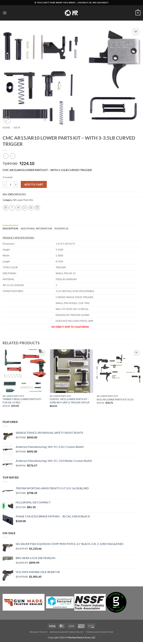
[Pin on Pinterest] (31, 208)
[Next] (140, 381)
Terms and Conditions (99, 632)
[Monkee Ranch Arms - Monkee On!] (71, 12)
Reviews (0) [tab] (61, 228)
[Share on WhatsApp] (6, 208)
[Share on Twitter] (18, 208)
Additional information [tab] (36, 228)
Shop (17, 127)
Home (6, 127)
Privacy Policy (39, 632)
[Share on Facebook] (12, 208)
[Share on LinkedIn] (37, 208)
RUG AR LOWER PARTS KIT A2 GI (115, 399)
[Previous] (2, 381)
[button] (5, 13)
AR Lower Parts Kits (23, 200)
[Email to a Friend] (25, 208)
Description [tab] (10, 228)
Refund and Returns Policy (67, 632)
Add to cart (33, 184)
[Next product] (5, 156)
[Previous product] (12, 156)
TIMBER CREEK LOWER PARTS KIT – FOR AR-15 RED (23, 401)
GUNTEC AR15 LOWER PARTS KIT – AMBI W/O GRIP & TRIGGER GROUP (70, 401)
